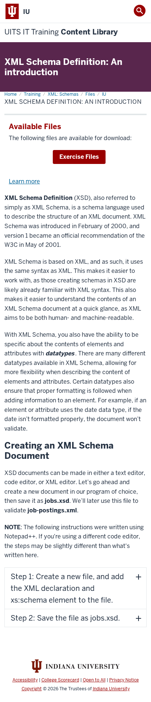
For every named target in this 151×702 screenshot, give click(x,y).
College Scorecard (60, 680)
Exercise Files (79, 157)
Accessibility (25, 680)
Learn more (24, 181)
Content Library (61, 32)
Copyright (32, 689)
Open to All (94, 680)
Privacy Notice (124, 680)
